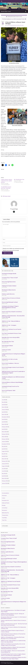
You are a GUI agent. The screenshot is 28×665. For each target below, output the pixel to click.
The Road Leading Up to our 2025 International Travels (13, 19)
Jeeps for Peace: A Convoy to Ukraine (11, 298)
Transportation (5, 515)
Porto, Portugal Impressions (9, 281)
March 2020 (4, 436)
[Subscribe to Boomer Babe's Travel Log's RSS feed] (1, 1)
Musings (3, 505)
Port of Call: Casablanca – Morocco (10, 363)
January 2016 (4, 483)
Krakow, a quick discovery (8, 294)
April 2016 (4, 475)
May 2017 (4, 453)
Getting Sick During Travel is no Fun (14, 16)
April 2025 (4, 412)
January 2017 (4, 463)
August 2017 (4, 451)
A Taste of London (6, 349)
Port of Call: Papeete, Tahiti (8, 390)
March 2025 (4, 414)
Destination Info (14, 25)
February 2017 (5, 461)
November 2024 (5, 416)
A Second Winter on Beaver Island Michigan (12, 382)
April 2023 (4, 421)
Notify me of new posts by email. (11, 250)
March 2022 (4, 431)
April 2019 (4, 448)
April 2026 (4, 404)
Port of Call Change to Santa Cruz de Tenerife (13, 367)
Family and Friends (20, 25)
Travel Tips (4, 520)
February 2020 (5, 439)
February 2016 (5, 480)
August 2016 (4, 466)
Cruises (3, 498)
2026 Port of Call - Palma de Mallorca (9, 640)
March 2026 (4, 407)
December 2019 (5, 444)
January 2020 (4, 441)
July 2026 (4, 399)
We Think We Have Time (19, 179)
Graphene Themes (10, 663)
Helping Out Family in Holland (9, 285)
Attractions (4, 495)
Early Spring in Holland (7, 345)
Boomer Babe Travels (6, 11)
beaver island (7, 196)
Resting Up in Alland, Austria (9, 289)
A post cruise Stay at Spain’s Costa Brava (12, 311)
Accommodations (5, 493)
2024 (3, 196)
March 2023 (4, 424)
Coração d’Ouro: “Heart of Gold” (10, 277)
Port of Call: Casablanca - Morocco (8, 650)
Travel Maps (4, 517)
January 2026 (4, 409)
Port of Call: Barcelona (11, 638)
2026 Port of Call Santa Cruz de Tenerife (11, 329)
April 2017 (4, 456)
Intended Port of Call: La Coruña (9, 359)
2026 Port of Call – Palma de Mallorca (11, 321)
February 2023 (5, 426)
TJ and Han (8, 25)
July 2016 (4, 468)
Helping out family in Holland (7, 613)
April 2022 (4, 429)
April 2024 (4, 419)
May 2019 (4, 446)
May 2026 (4, 402)
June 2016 (4, 471)
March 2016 (4, 478)
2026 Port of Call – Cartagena (9, 325)
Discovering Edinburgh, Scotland (10, 302)
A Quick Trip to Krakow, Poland (8, 630)
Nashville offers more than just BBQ (10, 337)
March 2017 (4, 458)
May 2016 (4, 473)
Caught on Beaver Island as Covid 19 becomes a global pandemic (6, 181)
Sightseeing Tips (5, 512)
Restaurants (4, 510)
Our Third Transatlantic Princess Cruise (11, 333)
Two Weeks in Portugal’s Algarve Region (9, 658)
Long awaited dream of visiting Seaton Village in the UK (13, 657)
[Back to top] (25, 662)
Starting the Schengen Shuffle (9, 273)
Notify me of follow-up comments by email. (13, 248)
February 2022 (5, 434)
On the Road (4, 507)
